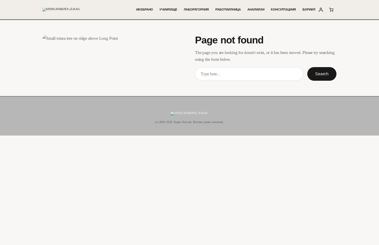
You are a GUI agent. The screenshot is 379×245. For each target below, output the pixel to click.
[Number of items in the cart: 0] (331, 9)
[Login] (320, 9)
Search (322, 74)
